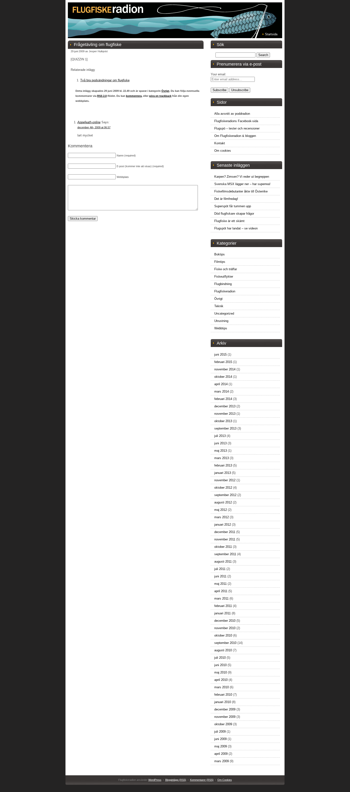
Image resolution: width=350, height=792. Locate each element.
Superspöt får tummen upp (232, 206)
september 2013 (225, 428)
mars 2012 (221, 517)
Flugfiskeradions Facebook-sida (236, 121)
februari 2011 (223, 606)
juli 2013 (220, 436)
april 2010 (221, 680)
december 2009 (224, 709)
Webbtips (220, 328)
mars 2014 (221, 391)
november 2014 (224, 369)
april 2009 (221, 754)
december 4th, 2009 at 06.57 (93, 127)
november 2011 (224, 539)
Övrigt (165, 90)
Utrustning (221, 321)
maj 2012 (220, 510)
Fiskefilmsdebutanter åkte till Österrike (241, 191)
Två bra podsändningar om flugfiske (105, 80)
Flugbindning (223, 284)
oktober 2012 (223, 487)
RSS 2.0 (102, 95)
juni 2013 (220, 443)
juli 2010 (220, 657)
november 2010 (224, 628)
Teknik (218, 306)
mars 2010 (221, 687)
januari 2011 (222, 613)
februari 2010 (223, 694)
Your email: (218, 74)
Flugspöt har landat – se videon (236, 228)
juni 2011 (220, 576)
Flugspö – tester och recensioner (237, 128)
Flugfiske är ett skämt (229, 221)
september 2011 (225, 554)
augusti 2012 (223, 502)
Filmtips (219, 262)
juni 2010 (220, 665)
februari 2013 (223, 465)
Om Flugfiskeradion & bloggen (235, 136)
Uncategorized (224, 313)
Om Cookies (224, 779)
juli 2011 (219, 569)
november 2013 (224, 413)
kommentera (134, 95)
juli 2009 (220, 731)
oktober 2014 (223, 376)
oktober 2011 (223, 547)
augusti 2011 (223, 561)
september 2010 (225, 643)
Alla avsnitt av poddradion (232, 113)
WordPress (154, 779)
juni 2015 (220, 354)
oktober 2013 (223, 421)
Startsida (271, 34)
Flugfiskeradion (224, 291)
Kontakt (219, 143)
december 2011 (224, 532)
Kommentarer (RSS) (202, 779)
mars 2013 (221, 458)
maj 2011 (220, 583)
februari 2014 (223, 399)
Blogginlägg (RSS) (175, 779)
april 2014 (221, 384)
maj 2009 (220, 746)
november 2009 (224, 717)
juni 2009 (220, 739)
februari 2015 (223, 362)
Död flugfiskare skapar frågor (234, 213)
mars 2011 (221, 598)
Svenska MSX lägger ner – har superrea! (242, 184)
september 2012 (225, 495)
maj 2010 (220, 672)
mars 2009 (221, 761)
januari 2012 (222, 524)
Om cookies (222, 150)
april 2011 (220, 591)
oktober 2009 (223, 724)
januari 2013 (222, 473)
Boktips (219, 254)
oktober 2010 (223, 635)
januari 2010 (222, 702)
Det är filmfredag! (226, 199)
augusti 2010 (223, 650)
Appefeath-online (88, 122)
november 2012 (224, 480)
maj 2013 (220, 450)
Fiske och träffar (225, 269)
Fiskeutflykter (223, 276)
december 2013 (224, 406)
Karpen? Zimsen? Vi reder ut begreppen (241, 176)
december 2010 (224, 620)
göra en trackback (160, 95)
